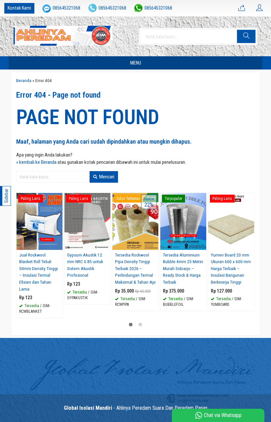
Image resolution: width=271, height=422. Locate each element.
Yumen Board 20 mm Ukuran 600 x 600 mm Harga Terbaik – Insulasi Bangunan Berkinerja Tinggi (231, 268)
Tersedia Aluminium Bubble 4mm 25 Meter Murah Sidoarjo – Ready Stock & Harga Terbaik (183, 268)
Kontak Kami (19, 8)
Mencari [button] (106, 177)
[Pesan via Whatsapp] (241, 8)
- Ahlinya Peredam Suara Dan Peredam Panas (136, 408)
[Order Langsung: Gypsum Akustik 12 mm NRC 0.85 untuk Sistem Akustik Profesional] (106, 244)
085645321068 (66, 8)
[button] (246, 36)
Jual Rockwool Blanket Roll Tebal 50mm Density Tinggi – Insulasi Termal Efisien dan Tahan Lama (38, 272)
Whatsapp (48, 310)
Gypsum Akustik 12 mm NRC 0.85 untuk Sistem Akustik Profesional (85, 265)
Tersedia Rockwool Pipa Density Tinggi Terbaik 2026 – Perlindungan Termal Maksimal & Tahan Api (135, 268)
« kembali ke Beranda (36, 162)
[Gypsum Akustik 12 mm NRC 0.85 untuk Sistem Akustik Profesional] (87, 221)
